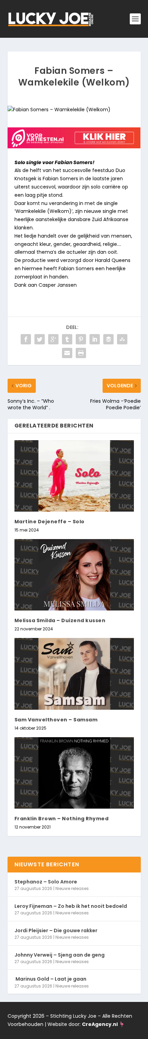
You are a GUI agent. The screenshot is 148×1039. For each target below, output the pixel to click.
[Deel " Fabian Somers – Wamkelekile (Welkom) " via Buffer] (108, 339)
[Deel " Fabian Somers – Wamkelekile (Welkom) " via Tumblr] (67, 339)
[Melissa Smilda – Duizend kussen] (74, 574)
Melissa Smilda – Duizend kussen (60, 620)
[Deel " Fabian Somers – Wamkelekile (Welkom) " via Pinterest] (81, 339)
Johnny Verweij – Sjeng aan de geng (59, 954)
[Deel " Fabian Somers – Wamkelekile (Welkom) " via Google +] (53, 339)
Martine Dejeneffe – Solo (49, 521)
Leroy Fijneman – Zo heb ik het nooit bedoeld (70, 906)
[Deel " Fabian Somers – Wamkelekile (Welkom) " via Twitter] (39, 339)
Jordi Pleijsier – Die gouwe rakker (55, 930)
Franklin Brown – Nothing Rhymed (61, 818)
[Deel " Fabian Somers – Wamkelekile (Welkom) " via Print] (81, 353)
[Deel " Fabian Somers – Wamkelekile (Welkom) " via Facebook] (26, 339)
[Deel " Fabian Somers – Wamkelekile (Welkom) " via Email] (67, 353)
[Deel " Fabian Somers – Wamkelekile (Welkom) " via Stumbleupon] (122, 339)
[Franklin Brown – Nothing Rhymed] (74, 773)
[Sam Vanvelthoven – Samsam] (74, 673)
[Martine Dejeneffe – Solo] (74, 476)
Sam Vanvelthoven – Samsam (56, 719)
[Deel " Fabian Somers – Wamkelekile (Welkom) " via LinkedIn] (95, 339)
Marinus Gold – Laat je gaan (50, 978)
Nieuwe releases (72, 888)
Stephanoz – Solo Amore (45, 881)
